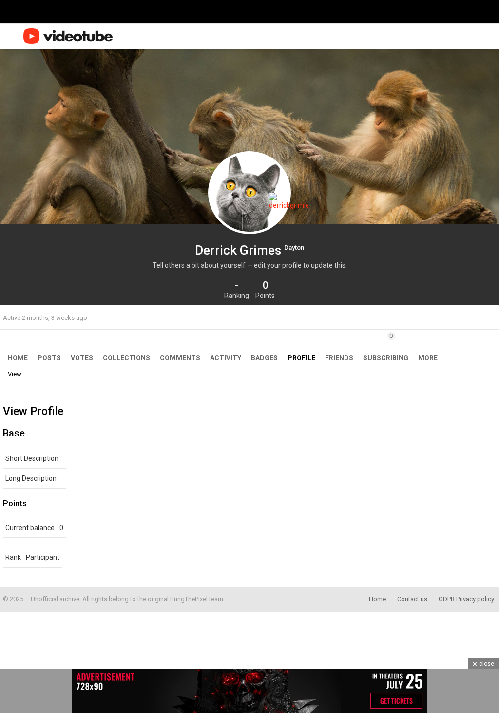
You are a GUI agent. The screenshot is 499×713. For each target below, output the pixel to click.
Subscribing (385, 347)
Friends (339, 358)
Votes (82, 358)
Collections (126, 358)
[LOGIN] (490, 36)
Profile (301, 358)
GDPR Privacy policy (466, 599)
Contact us (412, 599)
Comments (180, 358)
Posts (49, 358)
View (14, 373)
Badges (264, 358)
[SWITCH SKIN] (459, 36)
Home (18, 358)
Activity (225, 358)
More (428, 358)
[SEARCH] (474, 36)
